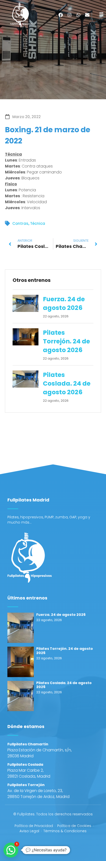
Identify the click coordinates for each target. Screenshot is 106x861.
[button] (10, 850)
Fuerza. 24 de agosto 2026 (64, 303)
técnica (37, 223)
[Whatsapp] (78, 14)
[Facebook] (60, 14)
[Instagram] (69, 14)
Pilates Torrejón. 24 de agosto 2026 (66, 341)
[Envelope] (87, 14)
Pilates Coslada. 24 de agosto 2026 (66, 383)
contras (20, 223)
